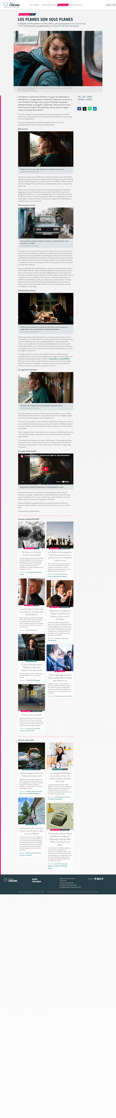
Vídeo (70, 696)
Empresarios (61, 797)
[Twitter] (98, 879)
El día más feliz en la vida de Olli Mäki (59, 359)
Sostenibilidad (58, 799)
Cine (84, 97)
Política (33, 731)
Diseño (59, 864)
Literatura (81, 99)
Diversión (39, 791)
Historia (89, 97)
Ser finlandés (38, 572)
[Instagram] (102, 879)
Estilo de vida (22, 793)
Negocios (64, 576)
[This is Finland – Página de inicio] (12, 4)
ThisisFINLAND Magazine (33, 680)
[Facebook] (96, 879)
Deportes (32, 572)
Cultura (34, 853)
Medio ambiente (58, 576)
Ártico (28, 729)
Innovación (64, 574)
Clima (59, 574)
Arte (79, 97)
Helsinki (39, 853)
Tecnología (55, 866)
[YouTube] (100, 879)
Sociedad (89, 99)
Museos (54, 640)
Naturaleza (27, 731)
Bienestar (29, 791)
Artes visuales (61, 638)
